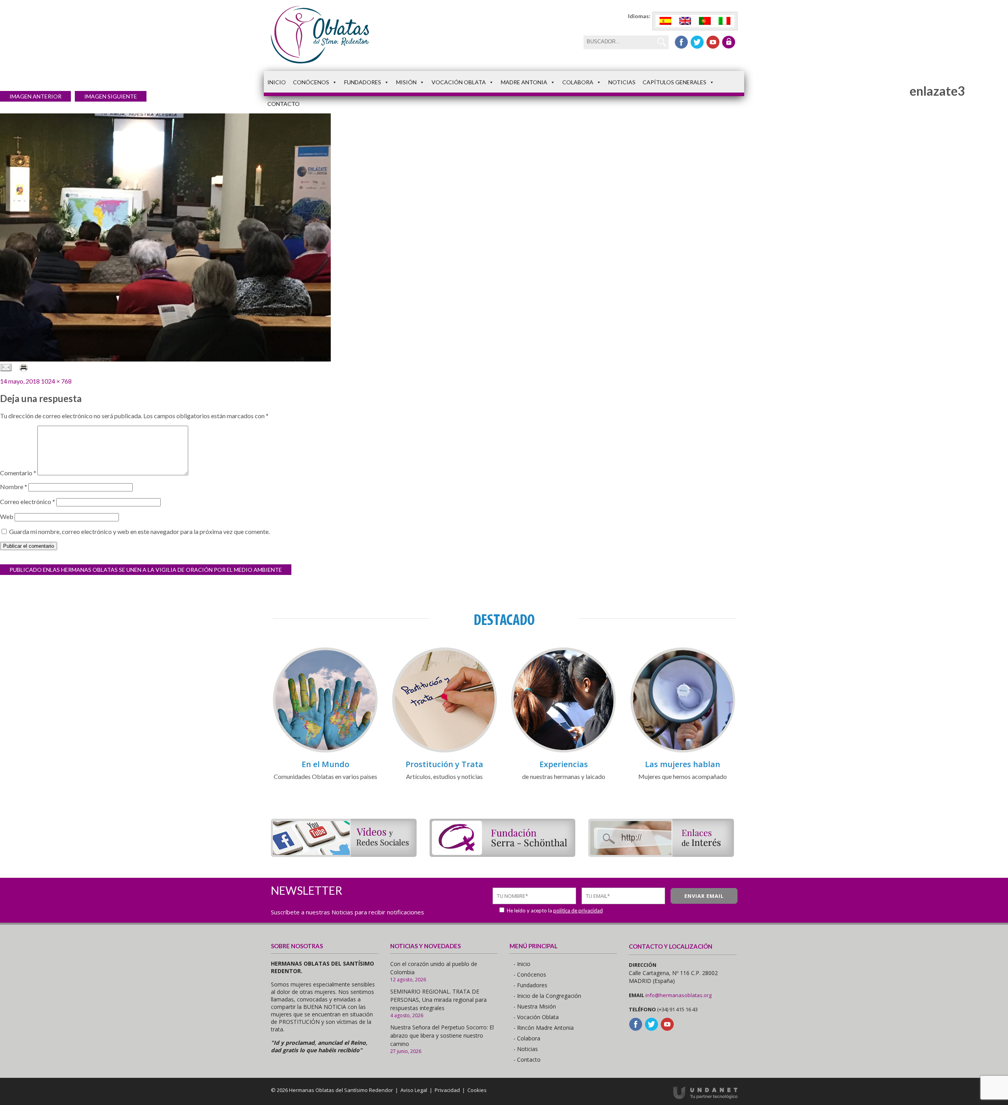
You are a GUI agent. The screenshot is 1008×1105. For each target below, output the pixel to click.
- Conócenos (529, 974)
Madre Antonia (524, 82)
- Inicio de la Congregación (547, 995)
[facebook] (681, 42)
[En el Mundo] (325, 751)
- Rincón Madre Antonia (543, 1027)
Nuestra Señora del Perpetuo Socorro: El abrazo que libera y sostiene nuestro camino (442, 1035)
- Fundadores (530, 985)
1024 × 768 (56, 381)
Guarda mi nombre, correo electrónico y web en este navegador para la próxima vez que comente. (139, 531)
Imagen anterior (35, 96)
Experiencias (563, 764)
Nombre (13, 486)
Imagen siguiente (110, 96)
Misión (406, 82)
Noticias (622, 82)
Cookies (477, 1090)
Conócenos (311, 82)
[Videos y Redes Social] (344, 854)
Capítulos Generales (674, 82)
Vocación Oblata (459, 82)
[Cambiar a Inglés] (685, 21)
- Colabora (526, 1038)
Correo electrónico (27, 501)
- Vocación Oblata (536, 1017)
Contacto (283, 103)
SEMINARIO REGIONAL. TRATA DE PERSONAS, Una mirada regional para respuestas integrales (438, 1000)
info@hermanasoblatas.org (678, 995)
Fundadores (362, 82)
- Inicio (521, 964)
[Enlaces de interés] (661, 854)
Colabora (577, 82)
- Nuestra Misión (534, 1006)
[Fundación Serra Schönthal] (502, 854)
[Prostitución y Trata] (444, 751)
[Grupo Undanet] (705, 1097)
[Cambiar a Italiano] (724, 21)
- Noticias (525, 1049)
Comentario (18, 472)
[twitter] (697, 42)
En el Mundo (325, 764)
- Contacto (527, 1059)
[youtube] (713, 42)
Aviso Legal (413, 1090)
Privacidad (447, 1090)
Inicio (276, 82)
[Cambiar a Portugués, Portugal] (705, 21)
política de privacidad (578, 910)
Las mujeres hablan (682, 764)
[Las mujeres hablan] (683, 751)
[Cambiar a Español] (665, 21)
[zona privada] (729, 42)
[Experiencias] (563, 751)
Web (6, 516)
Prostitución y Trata (444, 764)
